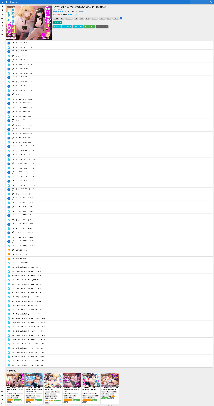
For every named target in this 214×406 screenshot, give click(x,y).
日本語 (75, 14)
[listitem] (2, 6)
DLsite (82, 11)
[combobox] (200, 2)
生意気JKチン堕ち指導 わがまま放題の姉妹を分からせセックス (15, 389)
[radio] (54, 12)
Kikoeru (13, 2)
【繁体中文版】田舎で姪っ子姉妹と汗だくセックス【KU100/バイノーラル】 (90, 389)
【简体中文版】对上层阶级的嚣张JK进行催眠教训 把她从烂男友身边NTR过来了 (72, 389)
